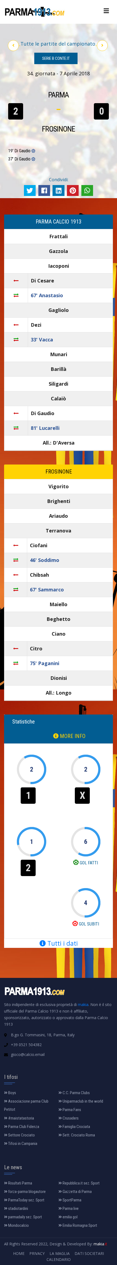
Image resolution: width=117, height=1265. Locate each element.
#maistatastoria (20, 1118)
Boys (11, 1092)
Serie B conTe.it (56, 58)
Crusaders (70, 1118)
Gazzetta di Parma (77, 1191)
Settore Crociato (21, 1135)
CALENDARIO (59, 1259)
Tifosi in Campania (22, 1143)
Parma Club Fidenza (23, 1126)
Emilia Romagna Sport (79, 1225)
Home (18, 1253)
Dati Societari (89, 1253)
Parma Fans (71, 1109)
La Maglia (60, 1253)
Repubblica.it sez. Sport (81, 1183)
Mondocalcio (18, 1225)
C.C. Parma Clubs (76, 1092)
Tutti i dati (62, 943)
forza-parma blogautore (26, 1191)
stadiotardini (17, 1208)
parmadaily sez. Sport (24, 1217)
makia (83, 1004)
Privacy (37, 1253)
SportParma (71, 1200)
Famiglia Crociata (76, 1126)
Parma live (70, 1208)
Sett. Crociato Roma (78, 1135)
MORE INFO (72, 736)
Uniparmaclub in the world (82, 1101)
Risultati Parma (19, 1183)
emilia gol (70, 1217)
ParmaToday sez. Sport (25, 1200)
